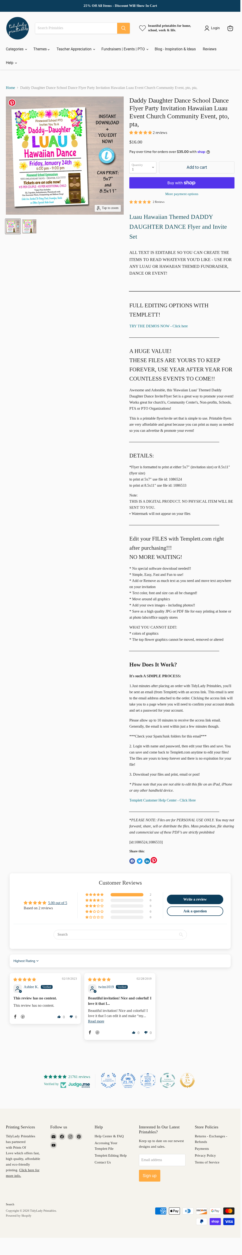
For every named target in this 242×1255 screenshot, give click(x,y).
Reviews (209, 49)
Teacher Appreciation (74, 49)
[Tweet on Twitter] (139, 861)
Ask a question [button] (195, 911)
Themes (40, 49)
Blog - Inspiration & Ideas (175, 49)
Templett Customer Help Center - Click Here (162, 800)
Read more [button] (96, 1021)
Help (10, 62)
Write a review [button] (195, 899)
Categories (15, 49)
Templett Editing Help (111, 1155)
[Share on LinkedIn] (147, 861)
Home (10, 88)
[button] (141, 133)
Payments (202, 1149)
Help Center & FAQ (109, 1136)
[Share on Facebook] (132, 861)
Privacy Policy (205, 1155)
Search (10, 1204)
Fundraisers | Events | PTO (123, 49)
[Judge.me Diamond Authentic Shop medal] (108, 1080)
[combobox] (76, 28)
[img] (24, 980)
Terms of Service (207, 1162)
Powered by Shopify (18, 1215)
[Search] (123, 28)
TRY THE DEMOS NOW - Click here (158, 326)
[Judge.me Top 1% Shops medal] (187, 1080)
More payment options (181, 194)
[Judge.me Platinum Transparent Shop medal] (167, 1080)
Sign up (150, 1175)
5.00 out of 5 (57, 903)
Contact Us (103, 1162)
